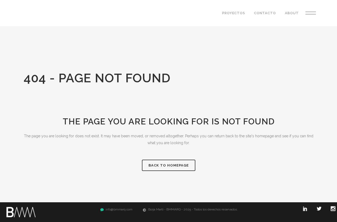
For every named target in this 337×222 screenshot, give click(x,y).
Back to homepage (168, 165)
